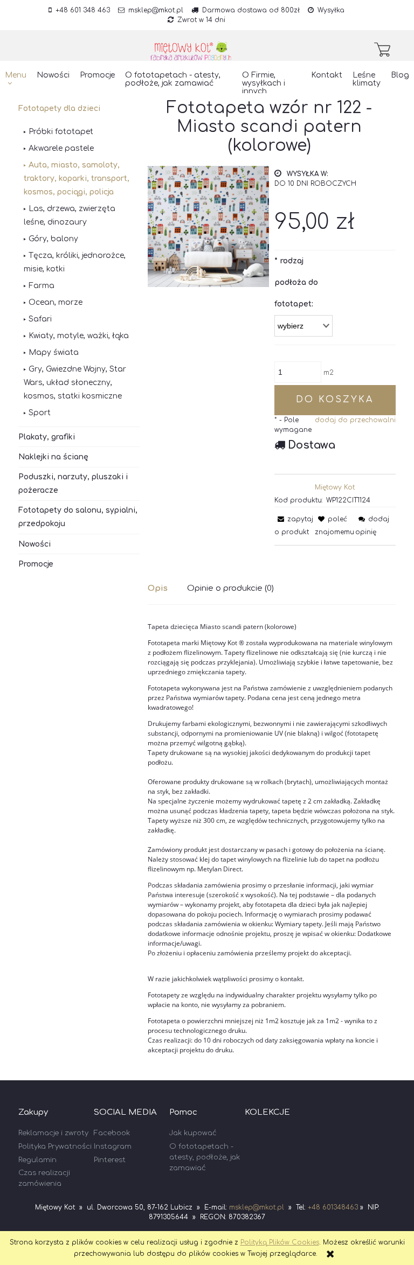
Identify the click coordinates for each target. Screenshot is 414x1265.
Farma (41, 286)
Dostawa (311, 445)
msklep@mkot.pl (155, 10)
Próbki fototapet (61, 132)
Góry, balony (53, 239)
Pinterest (110, 1160)
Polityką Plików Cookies (279, 1242)
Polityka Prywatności (55, 1146)
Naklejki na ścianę (53, 457)
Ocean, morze (55, 302)
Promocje (35, 564)
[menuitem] (16, 79)
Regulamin (37, 1160)
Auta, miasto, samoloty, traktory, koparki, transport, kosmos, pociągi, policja (76, 178)
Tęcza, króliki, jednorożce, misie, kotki (75, 262)
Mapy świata (54, 352)
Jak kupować (193, 1133)
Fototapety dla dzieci (59, 108)
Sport (40, 413)
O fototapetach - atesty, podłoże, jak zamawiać (204, 1157)
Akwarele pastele (61, 148)
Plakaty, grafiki (46, 437)
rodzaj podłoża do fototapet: (296, 282)
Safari (40, 319)
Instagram (113, 1146)
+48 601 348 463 (83, 10)
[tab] (167, 588)
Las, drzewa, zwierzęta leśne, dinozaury (69, 215)
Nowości (34, 544)
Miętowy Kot (335, 487)
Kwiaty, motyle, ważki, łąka (79, 336)
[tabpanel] (272, 838)
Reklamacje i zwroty (53, 1133)
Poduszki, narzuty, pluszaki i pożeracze (73, 483)
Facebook (112, 1133)
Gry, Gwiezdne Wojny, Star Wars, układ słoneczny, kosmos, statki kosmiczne (75, 382)
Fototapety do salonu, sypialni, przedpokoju (77, 517)
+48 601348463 (333, 1207)
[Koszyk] (385, 49)
